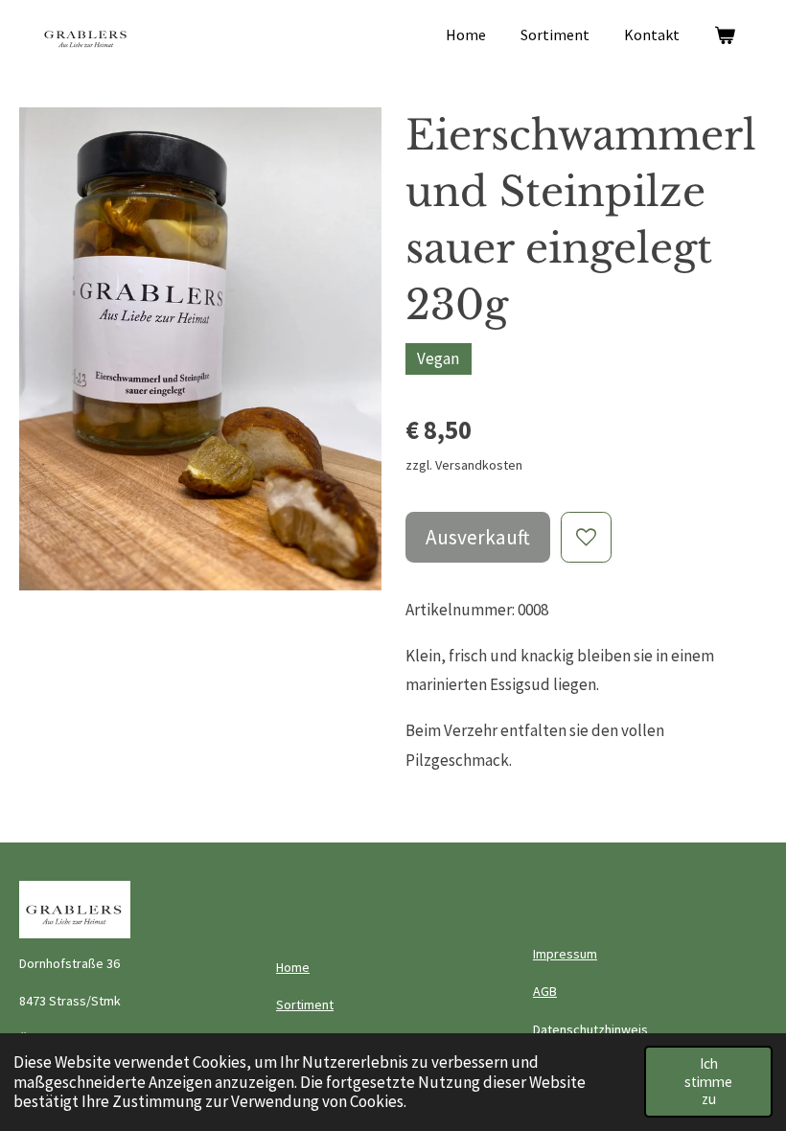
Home (293, 967)
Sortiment (305, 1004)
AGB (545, 991)
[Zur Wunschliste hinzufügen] (586, 537)
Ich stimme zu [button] (708, 1081)
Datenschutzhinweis (590, 1029)
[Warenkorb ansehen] (725, 34)
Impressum (565, 953)
